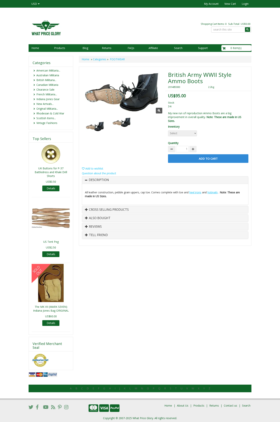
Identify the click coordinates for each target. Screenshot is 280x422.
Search (178, 48)
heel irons (195, 192)
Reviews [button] (95, 226)
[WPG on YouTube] (45, 407)
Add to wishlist (94, 168)
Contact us (230, 405)
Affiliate (153, 48)
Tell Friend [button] (98, 235)
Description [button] (99, 180)
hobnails (212, 192)
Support (203, 48)
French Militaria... (46, 94)
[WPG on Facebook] (37, 407)
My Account (211, 4)
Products (59, 48)
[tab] (165, 180)
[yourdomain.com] (83, 27)
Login (245, 4)
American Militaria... (48, 70)
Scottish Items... (46, 118)
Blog (85, 48)
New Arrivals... (45, 104)
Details (51, 188)
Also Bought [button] (99, 218)
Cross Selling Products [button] (108, 209)
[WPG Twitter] (31, 407)
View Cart (230, 4)
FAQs (131, 48)
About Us (182, 405)
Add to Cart (208, 158)
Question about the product (99, 173)
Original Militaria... (47, 108)
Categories (99, 59)
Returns (106, 48)
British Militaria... (46, 80)
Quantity (173, 143)
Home (35, 48)
